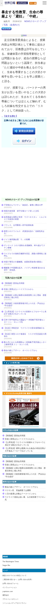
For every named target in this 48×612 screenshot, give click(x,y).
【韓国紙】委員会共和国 (14, 283)
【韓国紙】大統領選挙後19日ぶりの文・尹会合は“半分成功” (24, 304)
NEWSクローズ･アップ (35, 21)
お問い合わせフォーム (10, 583)
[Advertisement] (24, 173)
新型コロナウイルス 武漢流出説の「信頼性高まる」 (24, 232)
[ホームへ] (16, 3)
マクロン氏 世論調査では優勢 (18, 490)
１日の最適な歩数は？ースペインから (20, 494)
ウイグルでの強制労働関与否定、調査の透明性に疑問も (25, 255)
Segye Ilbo (6, 565)
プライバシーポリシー (10, 599)
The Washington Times (10, 561)
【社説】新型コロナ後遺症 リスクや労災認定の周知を (25, 335)
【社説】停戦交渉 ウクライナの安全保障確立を (24, 328)
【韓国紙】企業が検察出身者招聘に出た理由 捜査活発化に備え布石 (25, 296)
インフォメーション (9, 587)
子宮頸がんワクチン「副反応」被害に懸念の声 (23, 205)
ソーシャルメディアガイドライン (14, 603)
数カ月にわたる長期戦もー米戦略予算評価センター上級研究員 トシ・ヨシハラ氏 (25, 343)
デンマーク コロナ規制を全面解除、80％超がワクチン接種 (24, 246)
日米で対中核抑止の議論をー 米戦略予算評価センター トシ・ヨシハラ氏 (24, 321)
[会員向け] (14, 25)
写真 (6, 25)
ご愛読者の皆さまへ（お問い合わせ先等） (17, 579)
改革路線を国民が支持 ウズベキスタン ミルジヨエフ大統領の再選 (25, 218)
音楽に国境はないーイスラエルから (18, 289)
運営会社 (5, 595)
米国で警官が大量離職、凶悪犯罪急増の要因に (23, 262)
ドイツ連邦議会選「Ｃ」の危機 (17, 239)
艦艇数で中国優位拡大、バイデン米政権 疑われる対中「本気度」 (24, 269)
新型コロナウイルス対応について (14, 575)
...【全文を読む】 (9, 116)
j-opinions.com (7, 591)
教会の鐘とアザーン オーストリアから (20, 350)
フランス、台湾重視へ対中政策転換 (18, 225)
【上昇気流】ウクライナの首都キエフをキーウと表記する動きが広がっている (25, 312)
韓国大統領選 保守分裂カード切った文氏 (21, 211)
